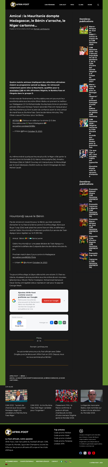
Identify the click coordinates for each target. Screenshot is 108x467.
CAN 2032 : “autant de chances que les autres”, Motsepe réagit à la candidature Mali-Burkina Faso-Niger (16, 410)
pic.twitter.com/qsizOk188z (24, 126)
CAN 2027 (62, 4)
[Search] (98, 5)
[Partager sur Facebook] (51, 322)
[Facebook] (80, 453)
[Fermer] (64, 300)
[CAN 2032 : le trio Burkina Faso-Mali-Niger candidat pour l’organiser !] (41, 396)
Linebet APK (59, 444)
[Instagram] (89, 453)
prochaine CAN (16, 91)
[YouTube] (93, 453)
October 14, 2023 (40, 263)
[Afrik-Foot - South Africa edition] (66, 461)
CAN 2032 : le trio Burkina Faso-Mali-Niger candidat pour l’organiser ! (41, 407)
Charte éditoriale (27, 461)
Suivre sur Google (51, 301)
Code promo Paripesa (63, 441)
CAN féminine (50, 4)
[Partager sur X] (56, 322)
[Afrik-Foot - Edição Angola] (6, 464)
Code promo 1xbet (62, 435)
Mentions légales (42, 461)
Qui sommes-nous (11, 461)
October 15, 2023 (35, 131)
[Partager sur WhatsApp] (60, 322)
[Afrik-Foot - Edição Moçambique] (70, 461)
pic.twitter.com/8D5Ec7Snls (24, 257)
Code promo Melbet (62, 433)
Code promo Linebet (62, 438)
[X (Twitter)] (85, 453)
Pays (72, 4)
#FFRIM (16, 121)
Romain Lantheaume (42, 29)
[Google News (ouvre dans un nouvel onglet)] (19, 324)
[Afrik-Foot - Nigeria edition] (61, 461)
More (90, 4)
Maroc (43, 85)
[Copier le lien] (64, 322)
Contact (55, 461)
